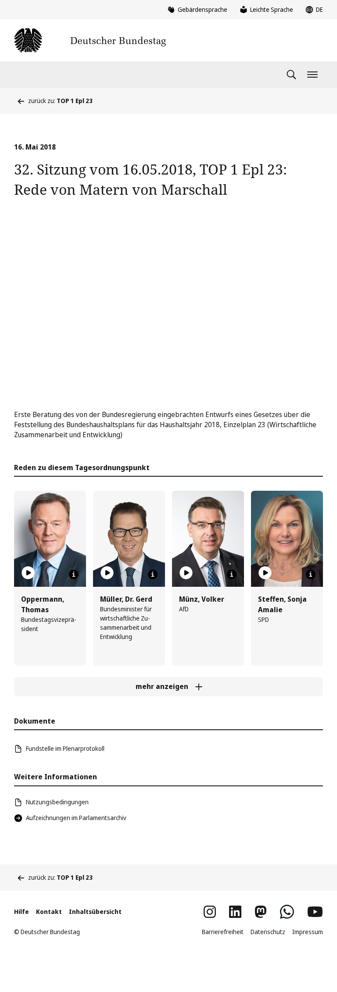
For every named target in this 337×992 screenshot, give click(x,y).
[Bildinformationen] (73, 574)
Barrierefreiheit (223, 932)
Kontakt (49, 911)
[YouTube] (315, 912)
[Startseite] (90, 40)
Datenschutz (268, 932)
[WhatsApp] (287, 912)
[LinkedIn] (235, 912)
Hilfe (21, 911)
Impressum (307, 932)
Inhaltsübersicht (95, 911)
